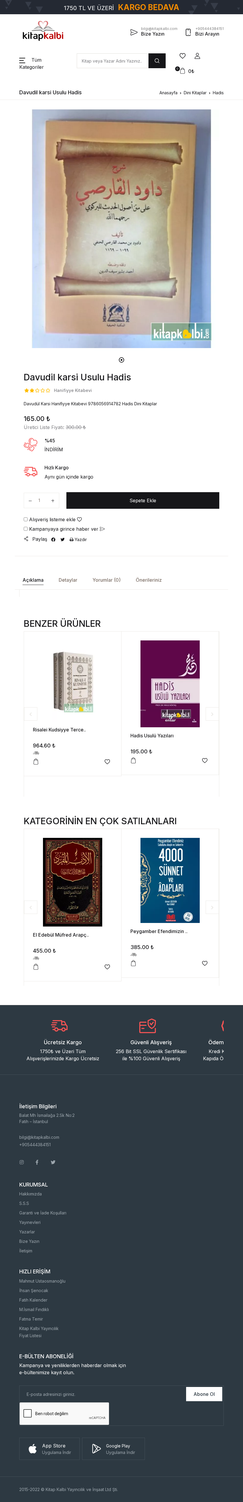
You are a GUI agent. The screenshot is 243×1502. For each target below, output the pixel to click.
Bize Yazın (29, 1241)
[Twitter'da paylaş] (62, 539)
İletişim (25, 1250)
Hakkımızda (30, 1193)
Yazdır (80, 539)
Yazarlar (27, 1231)
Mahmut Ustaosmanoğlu (42, 1280)
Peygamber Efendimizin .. (159, 931)
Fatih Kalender (33, 1299)
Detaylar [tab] (68, 580)
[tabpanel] (121, 228)
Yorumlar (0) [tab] (106, 580)
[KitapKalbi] (43, 31)
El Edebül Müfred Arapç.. (61, 935)
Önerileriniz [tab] (149, 580)
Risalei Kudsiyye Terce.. (59, 730)
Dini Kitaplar (195, 92)
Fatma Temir (31, 1318)
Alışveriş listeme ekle (52, 519)
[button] (197, 56)
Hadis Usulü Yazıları (152, 736)
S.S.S (24, 1203)
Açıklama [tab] (33, 580)
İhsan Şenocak (33, 1290)
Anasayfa (168, 92)
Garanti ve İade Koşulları (42, 1212)
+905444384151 (35, 1144)
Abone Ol (204, 1394)
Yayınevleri (30, 1222)
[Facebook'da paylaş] (53, 539)
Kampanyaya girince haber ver (64, 529)
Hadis (218, 92)
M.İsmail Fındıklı (34, 1309)
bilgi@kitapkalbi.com (39, 1137)
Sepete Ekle (143, 500)
